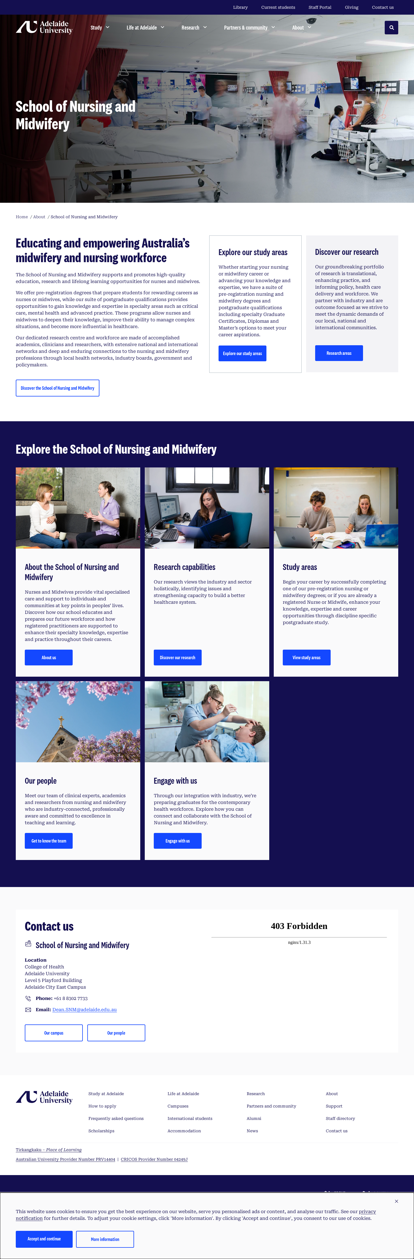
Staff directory (340, 1118)
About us (49, 657)
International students (190, 1118)
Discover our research (177, 657)
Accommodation (184, 1131)
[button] (396, 1201)
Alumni (254, 1118)
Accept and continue (44, 1238)
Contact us (383, 7)
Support (334, 1106)
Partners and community (271, 1106)
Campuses (178, 1106)
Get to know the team (49, 840)
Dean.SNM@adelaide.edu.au (84, 1009)
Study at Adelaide (106, 1093)
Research (256, 1093)
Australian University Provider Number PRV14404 (65, 1159)
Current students (278, 7)
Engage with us (178, 840)
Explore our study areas (242, 353)
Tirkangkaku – (49, 1149)
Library (240, 7)
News (252, 1131)
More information (105, 1239)
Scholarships (101, 1131)
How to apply (102, 1106)
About (332, 1093)
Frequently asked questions (116, 1118)
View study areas (306, 657)
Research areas (339, 353)
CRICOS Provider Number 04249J (154, 1159)
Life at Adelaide (183, 1093)
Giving (352, 7)
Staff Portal (320, 7)
